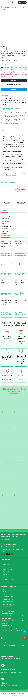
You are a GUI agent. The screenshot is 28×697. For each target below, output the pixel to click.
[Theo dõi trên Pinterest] (12, 554)
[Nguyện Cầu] (21, 193)
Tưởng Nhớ (6, 202)
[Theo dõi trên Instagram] (5, 554)
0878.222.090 (9, 542)
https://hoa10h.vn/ (11, 547)
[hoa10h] (10, 2)
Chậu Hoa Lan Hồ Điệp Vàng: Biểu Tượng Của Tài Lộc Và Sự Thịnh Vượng (20, 274)
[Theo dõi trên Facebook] (2, 554)
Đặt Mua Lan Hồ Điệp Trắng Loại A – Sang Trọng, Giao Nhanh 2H (6, 274)
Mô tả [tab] (3, 130)
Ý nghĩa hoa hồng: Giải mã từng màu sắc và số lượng (21, 254)
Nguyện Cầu (21, 202)
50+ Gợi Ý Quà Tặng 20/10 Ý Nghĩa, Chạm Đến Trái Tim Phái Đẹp (20, 293)
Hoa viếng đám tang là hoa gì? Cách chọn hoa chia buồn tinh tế (6, 293)
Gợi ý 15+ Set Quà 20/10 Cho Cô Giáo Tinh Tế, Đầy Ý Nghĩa (20, 313)
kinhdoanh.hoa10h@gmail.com (12, 544)
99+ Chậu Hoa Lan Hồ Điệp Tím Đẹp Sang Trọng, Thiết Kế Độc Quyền (6, 254)
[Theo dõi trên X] (7, 554)
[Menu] (2, 2)
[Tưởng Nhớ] (7, 193)
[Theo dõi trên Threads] (9, 554)
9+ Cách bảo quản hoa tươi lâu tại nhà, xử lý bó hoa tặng (6, 313)
